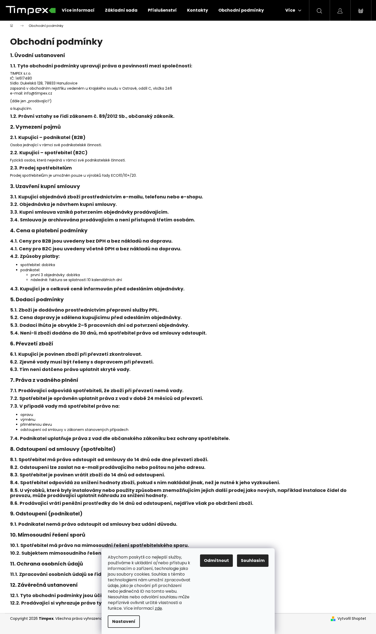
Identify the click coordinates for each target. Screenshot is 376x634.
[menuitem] (78, 10)
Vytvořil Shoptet (351, 618)
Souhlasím (253, 560)
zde (158, 608)
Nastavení (123, 621)
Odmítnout (216, 560)
